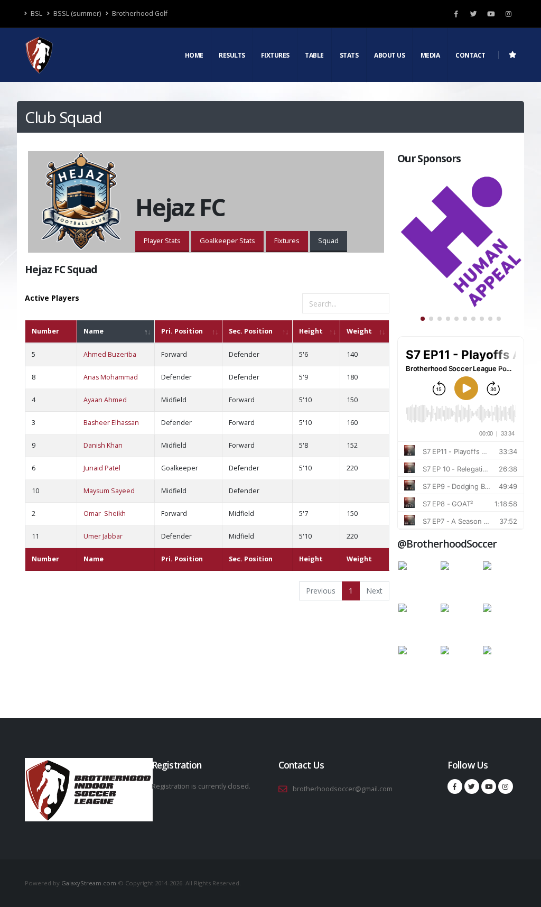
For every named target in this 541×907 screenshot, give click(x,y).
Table (314, 55)
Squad (328, 240)
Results (232, 55)
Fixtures (275, 55)
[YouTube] (490, 13)
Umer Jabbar (103, 536)
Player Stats (162, 240)
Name (93, 331)
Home (194, 55)
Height (311, 331)
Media (430, 55)
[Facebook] (456, 13)
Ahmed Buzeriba (109, 354)
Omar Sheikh (104, 513)
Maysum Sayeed (109, 490)
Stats (349, 55)
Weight (359, 331)
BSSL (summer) (76, 13)
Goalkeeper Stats (227, 240)
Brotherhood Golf (138, 13)
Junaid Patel (101, 468)
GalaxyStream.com (89, 883)
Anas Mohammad (110, 377)
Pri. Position (182, 331)
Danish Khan (103, 445)
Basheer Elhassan (111, 422)
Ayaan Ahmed (105, 399)
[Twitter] (473, 13)
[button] (422, 318)
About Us (389, 55)
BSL (35, 13)
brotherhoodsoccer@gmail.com (343, 788)
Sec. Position (251, 331)
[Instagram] (508, 13)
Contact (470, 55)
